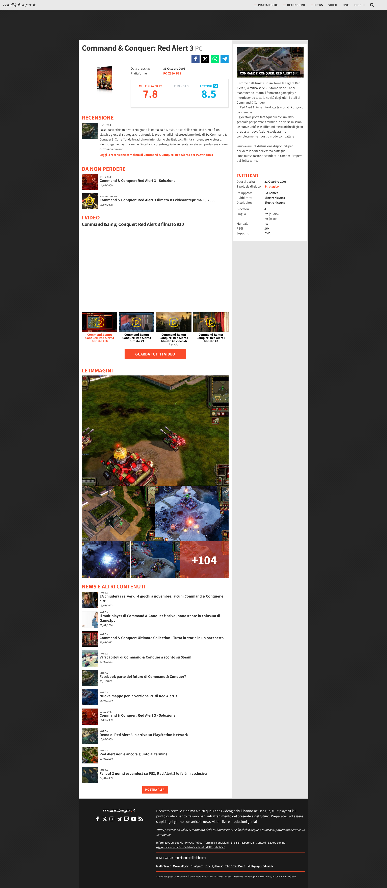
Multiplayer (163, 866)
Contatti (261, 842)
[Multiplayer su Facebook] (97, 818)
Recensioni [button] (296, 5)
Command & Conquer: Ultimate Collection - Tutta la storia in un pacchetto (162, 637)
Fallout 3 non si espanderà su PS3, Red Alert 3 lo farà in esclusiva (153, 773)
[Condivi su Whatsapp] (215, 59)
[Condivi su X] (205, 59)
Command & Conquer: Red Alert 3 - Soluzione (138, 180)
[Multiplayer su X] (104, 818)
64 (215, 86)
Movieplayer (180, 866)
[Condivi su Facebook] (195, 59)
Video (332, 5)
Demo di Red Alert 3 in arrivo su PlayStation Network (144, 734)
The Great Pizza (235, 866)
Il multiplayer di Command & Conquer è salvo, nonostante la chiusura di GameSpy (160, 618)
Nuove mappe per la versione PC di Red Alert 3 (138, 695)
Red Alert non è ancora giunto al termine (133, 754)
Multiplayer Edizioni (260, 866)
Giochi (359, 5)
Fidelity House (214, 866)
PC (165, 73)
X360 (171, 73)
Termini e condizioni (216, 842)
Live (346, 5)
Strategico (271, 186)
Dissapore (197, 866)
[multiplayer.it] (119, 810)
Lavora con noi (277, 842)
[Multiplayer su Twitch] (126, 818)
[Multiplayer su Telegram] (119, 818)
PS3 (178, 73)
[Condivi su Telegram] (225, 59)
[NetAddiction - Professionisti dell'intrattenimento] (190, 858)
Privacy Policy (193, 842)
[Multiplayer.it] (19, 5)
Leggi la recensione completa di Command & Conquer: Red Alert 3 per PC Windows (156, 155)
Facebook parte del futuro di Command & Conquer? (143, 676)
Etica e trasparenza (242, 842)
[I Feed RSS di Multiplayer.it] (140, 818)
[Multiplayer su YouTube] (133, 818)
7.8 (150, 93)
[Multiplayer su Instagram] (111, 818)
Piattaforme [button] (268, 5)
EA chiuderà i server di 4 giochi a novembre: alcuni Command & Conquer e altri (161, 598)
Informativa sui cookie (169, 842)
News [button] (318, 5)
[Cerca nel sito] (372, 5)
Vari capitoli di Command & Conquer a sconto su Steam (145, 657)
